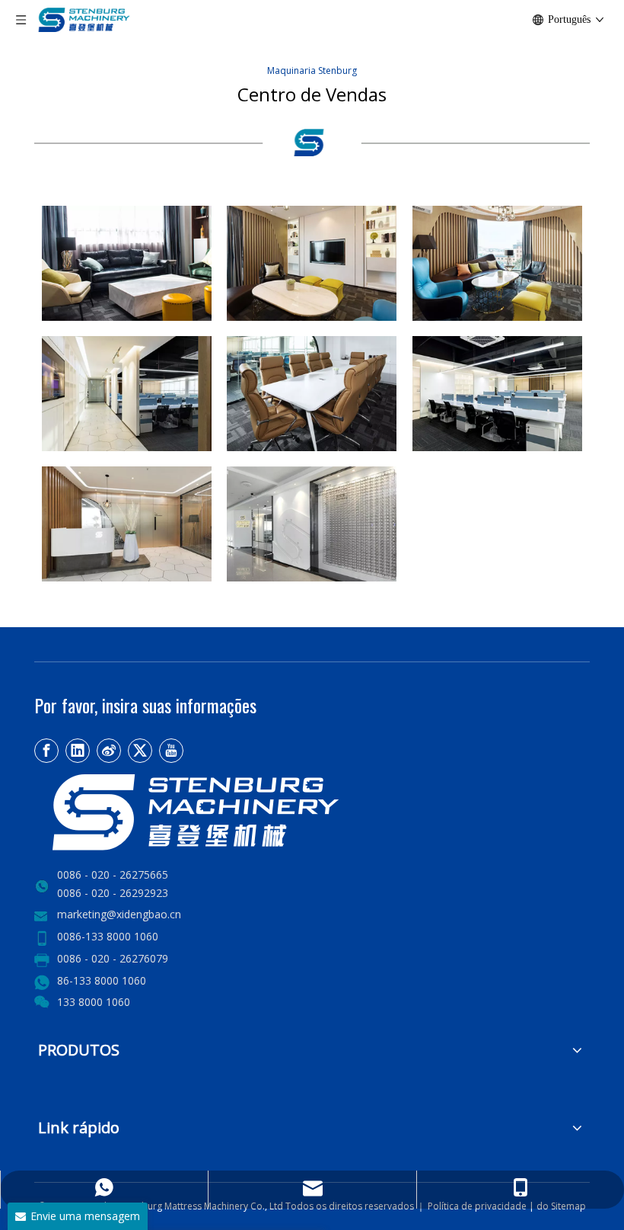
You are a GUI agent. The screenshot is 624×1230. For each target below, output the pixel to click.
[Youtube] (171, 750)
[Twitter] (140, 750)
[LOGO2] (247, 812)
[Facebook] (46, 750)
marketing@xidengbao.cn (119, 914)
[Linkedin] (77, 750)
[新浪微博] (109, 750)
